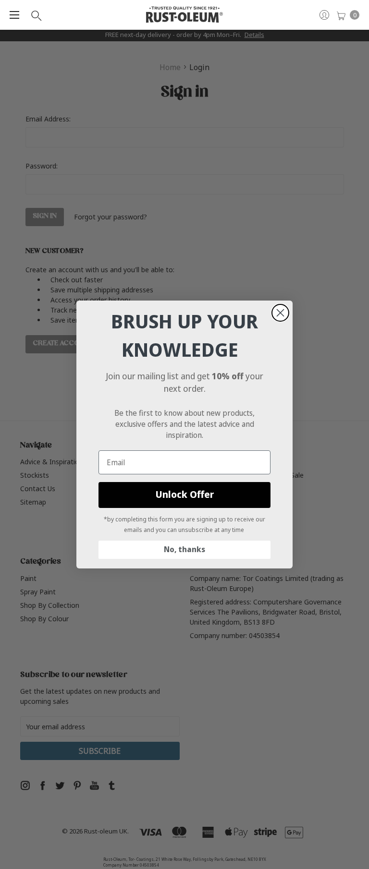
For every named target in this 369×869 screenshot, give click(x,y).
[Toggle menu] (14, 15)
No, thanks (184, 549)
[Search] (35, 15)
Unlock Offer (185, 495)
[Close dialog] (280, 312)
